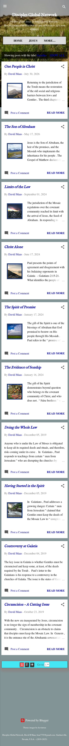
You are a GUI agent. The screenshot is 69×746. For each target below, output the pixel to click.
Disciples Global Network (34, 15)
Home (18, 40)
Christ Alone (13, 247)
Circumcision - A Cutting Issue (26, 604)
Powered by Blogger (36, 720)
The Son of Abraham (19, 127)
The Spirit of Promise (19, 307)
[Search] (64, 7)
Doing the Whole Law (20, 427)
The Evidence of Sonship (22, 367)
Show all (57, 55)
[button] (63, 67)
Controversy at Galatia (20, 546)
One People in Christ (19, 66)
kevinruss (42, 727)
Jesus (33, 40)
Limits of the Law (17, 187)
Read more (56, 112)
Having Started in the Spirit (24, 486)
